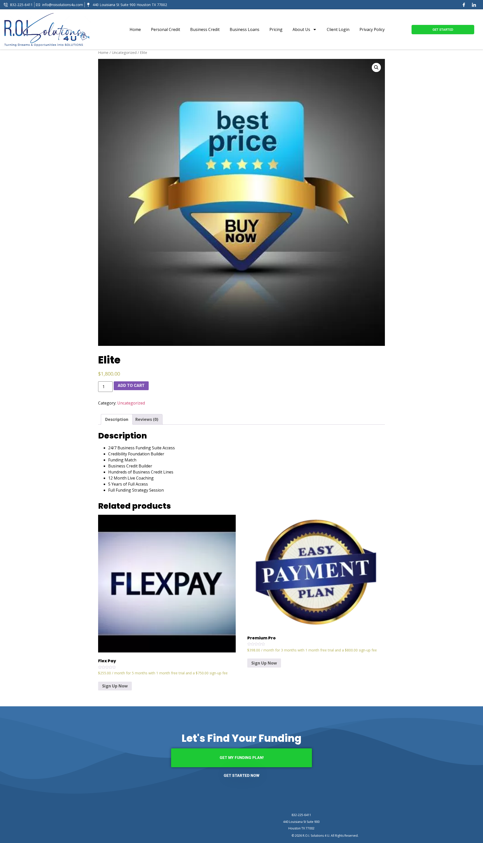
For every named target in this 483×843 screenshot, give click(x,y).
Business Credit (205, 29)
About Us (301, 29)
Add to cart (131, 385)
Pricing (276, 29)
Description (116, 419)
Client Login (338, 29)
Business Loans (244, 29)
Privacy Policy (372, 29)
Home (135, 29)
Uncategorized (124, 52)
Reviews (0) (146, 419)
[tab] (117, 419)
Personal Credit (165, 29)
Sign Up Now (115, 686)
